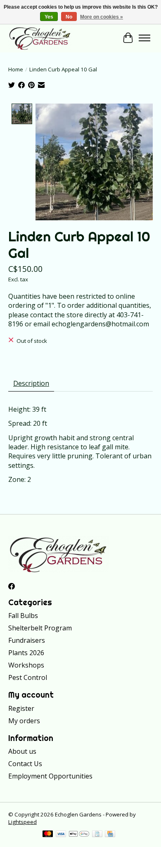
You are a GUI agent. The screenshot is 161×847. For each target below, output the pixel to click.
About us (22, 751)
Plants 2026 (26, 652)
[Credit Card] (110, 834)
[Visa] (61, 834)
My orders (24, 720)
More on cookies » (101, 17)
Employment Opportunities (50, 776)
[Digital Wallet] (79, 834)
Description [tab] (31, 383)
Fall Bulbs (23, 615)
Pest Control (27, 677)
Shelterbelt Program (40, 627)
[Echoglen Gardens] (40, 38)
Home (15, 69)
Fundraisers (26, 640)
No (69, 17)
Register (21, 708)
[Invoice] (97, 834)
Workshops (26, 665)
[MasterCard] (48, 834)
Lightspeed (22, 822)
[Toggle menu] (144, 38)
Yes (49, 17)
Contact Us (25, 763)
